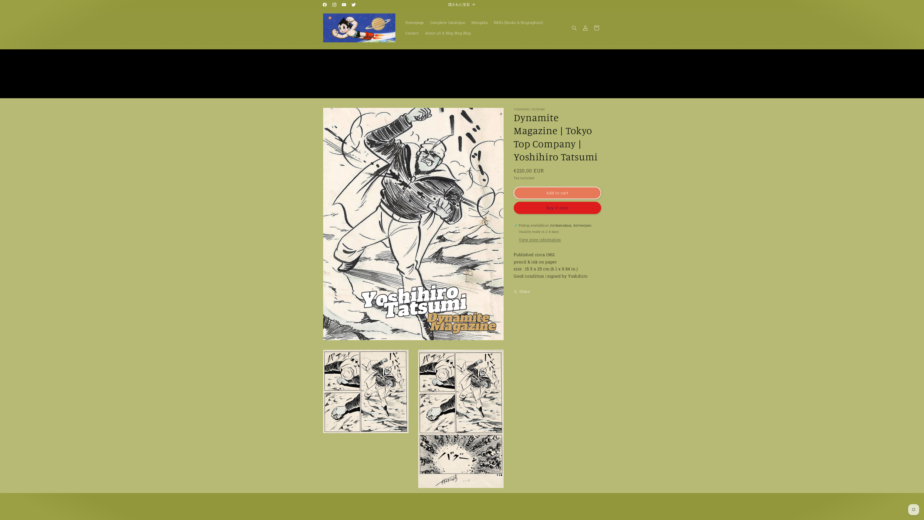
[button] (574, 27)
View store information (540, 239)
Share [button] (525, 291)
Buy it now (557, 207)
